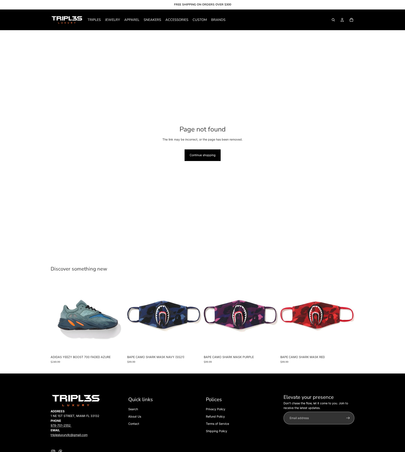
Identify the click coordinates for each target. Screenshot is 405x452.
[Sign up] (348, 418)
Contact (133, 423)
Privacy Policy (215, 409)
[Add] (194, 347)
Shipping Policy (216, 431)
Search (133, 409)
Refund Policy (215, 416)
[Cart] (351, 19)
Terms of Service (217, 423)
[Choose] (118, 347)
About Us (134, 416)
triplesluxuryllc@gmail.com (69, 435)
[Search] (333, 19)
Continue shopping (203, 155)
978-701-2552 (61, 425)
